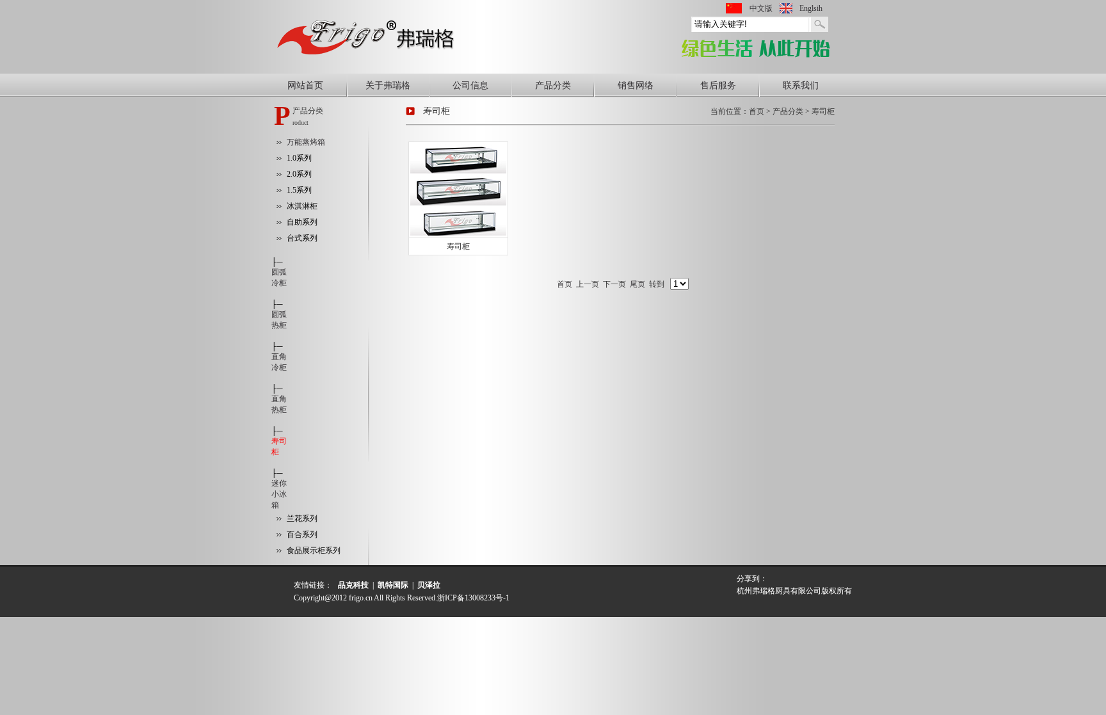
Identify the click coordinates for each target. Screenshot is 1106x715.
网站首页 (305, 85)
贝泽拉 (428, 585)
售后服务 (718, 85)
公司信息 (470, 85)
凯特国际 (393, 585)
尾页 (637, 284)
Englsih (810, 8)
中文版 (761, 8)
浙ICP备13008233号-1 (473, 597)
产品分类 (553, 85)
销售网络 (635, 85)
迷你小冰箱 (279, 494)
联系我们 (801, 85)
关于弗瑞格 (387, 85)
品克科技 (353, 585)
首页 (564, 284)
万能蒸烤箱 (306, 142)
